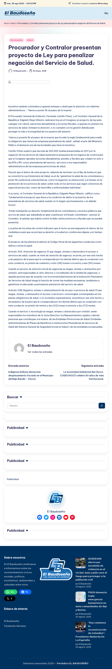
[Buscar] (102, 405)
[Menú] (106, 13)
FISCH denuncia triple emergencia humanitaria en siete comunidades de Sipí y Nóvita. (91, 601)
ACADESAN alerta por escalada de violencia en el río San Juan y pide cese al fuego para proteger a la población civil (91, 569)
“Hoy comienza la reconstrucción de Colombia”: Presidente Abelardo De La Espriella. (91, 631)
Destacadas (17, 40)
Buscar (12, 397)
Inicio (6, 23)
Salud (30, 40)
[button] (40, 352)
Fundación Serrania (15, 625)
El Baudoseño (39, 345)
